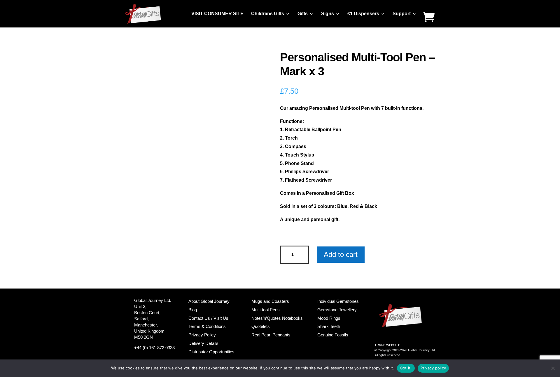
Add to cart (341, 254)
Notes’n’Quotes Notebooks (277, 318)
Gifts (303, 14)
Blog (192, 309)
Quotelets (260, 326)
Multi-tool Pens (265, 309)
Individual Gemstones (338, 301)
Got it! (406, 368)
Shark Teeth (328, 326)
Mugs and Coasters (270, 301)
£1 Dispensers (363, 14)
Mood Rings (328, 318)
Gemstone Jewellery (337, 309)
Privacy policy (433, 368)
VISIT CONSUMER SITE (217, 14)
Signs (327, 14)
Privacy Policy (202, 334)
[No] (553, 368)
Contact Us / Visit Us (208, 318)
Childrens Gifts (267, 14)
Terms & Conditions (207, 326)
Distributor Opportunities (211, 351)
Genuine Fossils (332, 334)
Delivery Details (203, 343)
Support (402, 14)
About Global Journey (209, 301)
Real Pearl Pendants (270, 334)
